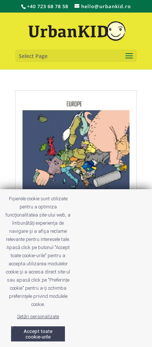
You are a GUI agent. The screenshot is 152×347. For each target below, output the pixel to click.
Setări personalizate (38, 316)
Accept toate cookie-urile (38, 334)
